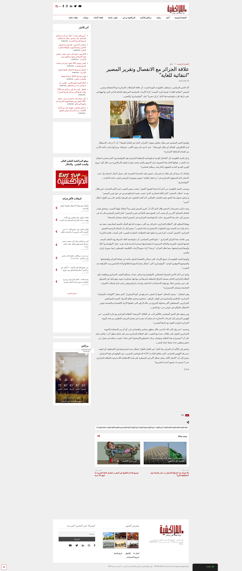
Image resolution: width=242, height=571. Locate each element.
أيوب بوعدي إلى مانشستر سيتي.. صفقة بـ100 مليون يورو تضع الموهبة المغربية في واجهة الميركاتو (71, 101)
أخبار (168, 18)
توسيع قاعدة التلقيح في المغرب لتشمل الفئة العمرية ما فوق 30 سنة (117, 474)
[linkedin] (71, 6)
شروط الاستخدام (133, 557)
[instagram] (67, 6)
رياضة (159, 18)
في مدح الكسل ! (129, 461)
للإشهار (127, 553)
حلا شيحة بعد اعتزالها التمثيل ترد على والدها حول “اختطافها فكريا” (169, 474)
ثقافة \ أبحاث (98, 18)
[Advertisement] (142, 41)
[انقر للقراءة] (165, 453)
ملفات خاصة (73, 18)
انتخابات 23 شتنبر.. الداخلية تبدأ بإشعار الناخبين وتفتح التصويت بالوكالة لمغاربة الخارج (72, 47)
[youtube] (80, 6)
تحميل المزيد (72, 293)
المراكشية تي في (129, 18)
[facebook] (63, 6)
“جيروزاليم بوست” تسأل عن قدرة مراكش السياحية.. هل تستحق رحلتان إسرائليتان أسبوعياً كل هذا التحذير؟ (71, 38)
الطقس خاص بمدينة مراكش (72, 398)
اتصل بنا (136, 553)
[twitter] (75, 6)
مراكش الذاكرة (146, 18)
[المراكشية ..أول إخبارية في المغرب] (175, 13)
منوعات (85, 18)
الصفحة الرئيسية (181, 18)
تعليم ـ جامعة (113, 18)
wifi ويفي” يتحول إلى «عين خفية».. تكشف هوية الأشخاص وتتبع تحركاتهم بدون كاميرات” (71, 56)
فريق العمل (118, 553)
